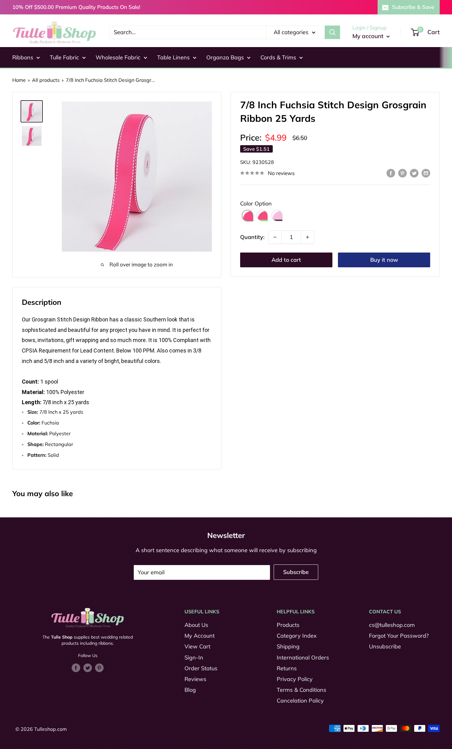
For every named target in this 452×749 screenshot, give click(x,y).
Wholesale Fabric (118, 57)
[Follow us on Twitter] (87, 667)
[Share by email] (426, 172)
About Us (196, 624)
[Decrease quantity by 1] (274, 237)
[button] (247, 215)
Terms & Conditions (301, 689)
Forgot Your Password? (399, 635)
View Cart (197, 646)
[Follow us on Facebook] (76, 667)
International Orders (303, 657)
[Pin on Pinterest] (402, 172)
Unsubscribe (385, 646)
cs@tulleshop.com (392, 624)
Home (19, 80)
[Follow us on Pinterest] (99, 667)
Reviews (195, 679)
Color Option (256, 203)
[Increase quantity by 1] (307, 237)
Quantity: (252, 237)
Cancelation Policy (300, 700)
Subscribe (296, 572)
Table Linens (173, 57)
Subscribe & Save (413, 7)
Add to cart (286, 259)
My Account (199, 635)
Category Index (297, 635)
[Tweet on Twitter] (414, 172)
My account (368, 36)
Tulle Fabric (64, 57)
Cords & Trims (278, 57)
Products (288, 624)
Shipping (288, 646)
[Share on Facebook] (391, 172)
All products (46, 80)
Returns (287, 668)
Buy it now (384, 259)
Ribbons (22, 57)
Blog (190, 689)
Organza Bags (225, 57)
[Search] (332, 32)
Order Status (200, 668)
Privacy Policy (295, 679)
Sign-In (193, 657)
